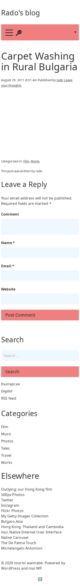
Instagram (10, 505)
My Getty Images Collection (25, 516)
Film (26, 161)
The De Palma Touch (18, 542)
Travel (6, 455)
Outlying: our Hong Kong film (26, 489)
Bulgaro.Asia (12, 521)
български (10, 384)
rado (59, 80)
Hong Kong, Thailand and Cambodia (32, 526)
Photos (7, 441)
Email (7, 265)
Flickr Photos (12, 510)
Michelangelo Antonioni (21, 548)
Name (8, 242)
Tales (5, 448)
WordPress (10, 568)
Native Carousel (14, 537)
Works (35, 161)
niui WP (35, 568)
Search (12, 372)
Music (6, 433)
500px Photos (13, 494)
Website (8, 289)
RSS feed (8, 398)
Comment (10, 214)
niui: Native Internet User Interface (31, 532)
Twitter (7, 500)
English (7, 391)
